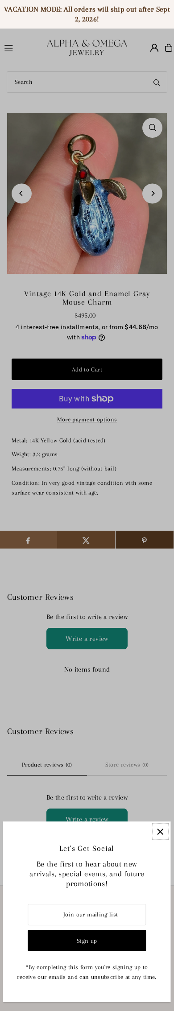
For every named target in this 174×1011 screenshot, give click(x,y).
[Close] (160, 831)
